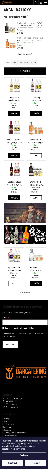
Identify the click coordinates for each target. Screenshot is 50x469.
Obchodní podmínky (9, 436)
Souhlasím (35, 463)
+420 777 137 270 (13, 401)
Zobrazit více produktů (24, 54)
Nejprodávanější (24, 62)
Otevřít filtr (25, 71)
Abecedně (33, 62)
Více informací (19, 449)
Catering (5, 419)
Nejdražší (15, 62)
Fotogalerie (6, 430)
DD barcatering (11, 404)
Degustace (6, 421)
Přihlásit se (10, 345)
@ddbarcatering (12, 407)
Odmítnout (12, 463)
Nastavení (24, 455)
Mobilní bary (7, 427)
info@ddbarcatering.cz (14, 398)
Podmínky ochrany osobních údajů (15, 433)
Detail (35, 156)
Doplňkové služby (9, 424)
